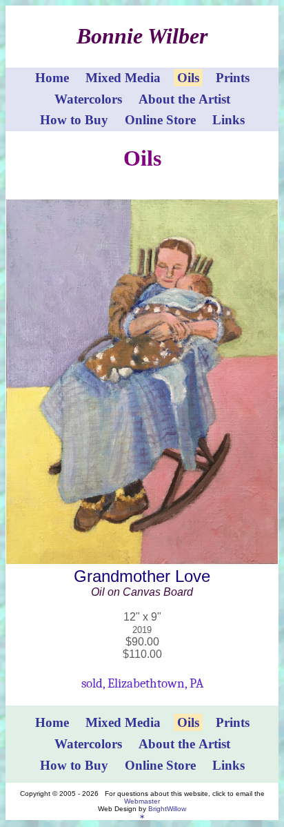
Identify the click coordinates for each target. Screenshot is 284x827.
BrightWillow (167, 809)
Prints (233, 77)
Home (52, 77)
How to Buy (74, 120)
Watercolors (88, 99)
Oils (188, 77)
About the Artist (184, 99)
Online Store (160, 120)
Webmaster (142, 801)
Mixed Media (123, 77)
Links (228, 120)
